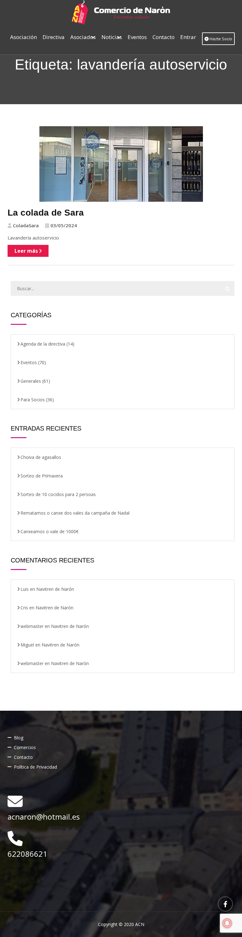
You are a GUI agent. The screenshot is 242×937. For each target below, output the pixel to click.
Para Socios (32, 400)
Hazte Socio (220, 39)
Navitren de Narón (55, 589)
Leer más (26, 250)
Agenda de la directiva (42, 344)
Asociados (83, 37)
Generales (30, 381)
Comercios (25, 747)
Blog (18, 738)
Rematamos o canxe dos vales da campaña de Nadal (75, 513)
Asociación (23, 37)
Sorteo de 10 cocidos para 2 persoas (58, 494)
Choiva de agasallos (40, 457)
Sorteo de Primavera (41, 476)
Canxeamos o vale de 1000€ (49, 531)
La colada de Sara (46, 212)
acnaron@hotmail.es (44, 816)
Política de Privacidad (35, 767)
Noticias (111, 37)
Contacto (164, 37)
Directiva (54, 37)
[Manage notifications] (227, 923)
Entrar (188, 37)
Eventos (137, 37)
